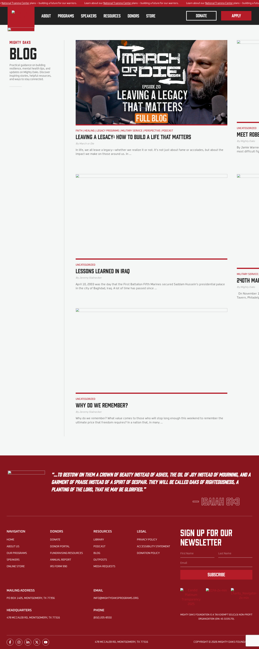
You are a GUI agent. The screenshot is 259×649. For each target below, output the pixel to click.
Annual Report (60, 559)
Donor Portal (60, 546)
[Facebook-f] (10, 642)
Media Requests (104, 566)
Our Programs (17, 553)
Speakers (13, 559)
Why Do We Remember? (102, 404)
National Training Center (15, 3)
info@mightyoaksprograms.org (115, 598)
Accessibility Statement (153, 546)
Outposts (100, 559)
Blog (96, 553)
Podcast (167, 131)
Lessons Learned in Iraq (103, 270)
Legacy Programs (108, 131)
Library (98, 539)
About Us (13, 546)
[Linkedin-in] (27, 642)
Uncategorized (247, 128)
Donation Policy (148, 553)
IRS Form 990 (58, 566)
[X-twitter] (36, 642)
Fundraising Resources (66, 553)
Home (10, 539)
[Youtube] (45, 642)
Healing (89, 131)
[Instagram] (19, 642)
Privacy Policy (147, 539)
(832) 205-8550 (102, 617)
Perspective (152, 131)
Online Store (16, 566)
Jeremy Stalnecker (90, 277)
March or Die (86, 143)
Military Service (131, 131)
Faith (79, 131)
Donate (55, 539)
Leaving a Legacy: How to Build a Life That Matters (133, 136)
